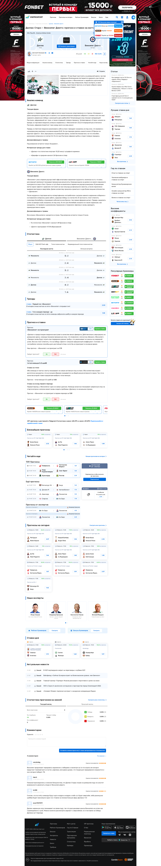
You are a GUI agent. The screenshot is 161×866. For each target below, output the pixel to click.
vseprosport (34, 17)
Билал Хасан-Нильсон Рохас (39, 440)
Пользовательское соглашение (34, 846)
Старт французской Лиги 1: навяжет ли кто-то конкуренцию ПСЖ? (122, 97)
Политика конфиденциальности (34, 842)
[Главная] (26, 23)
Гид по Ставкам (72, 828)
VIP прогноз (95, 474)
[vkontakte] (124, 835)
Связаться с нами (108, 833)
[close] (122, 22)
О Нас (86, 828)
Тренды (68, 62)
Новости (53, 839)
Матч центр (71, 824)
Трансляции (71, 831)
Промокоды (88, 845)
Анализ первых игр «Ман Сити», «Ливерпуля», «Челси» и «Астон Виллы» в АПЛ (122, 88)
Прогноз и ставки (79, 62)
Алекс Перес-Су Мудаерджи (94, 440)
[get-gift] (122, 17)
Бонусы (93, 17)
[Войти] (127, 17)
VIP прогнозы (88, 824)
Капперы (70, 845)
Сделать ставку (100, 329)
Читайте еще (92, 62)
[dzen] (130, 835)
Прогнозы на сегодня (65, 17)
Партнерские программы (72, 837)
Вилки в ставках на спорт (121, 197)
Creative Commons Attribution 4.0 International (65, 853)
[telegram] (119, 835)
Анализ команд (47, 62)
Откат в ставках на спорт (121, 173)
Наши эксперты (104, 62)
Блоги (101, 17)
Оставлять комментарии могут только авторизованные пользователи (82, 750)
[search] (117, 17)
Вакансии (87, 838)
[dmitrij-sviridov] (104, 54)
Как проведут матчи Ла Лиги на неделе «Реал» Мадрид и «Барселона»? (122, 78)
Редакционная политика (89, 833)
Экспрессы (54, 835)
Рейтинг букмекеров (81, 17)
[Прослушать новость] (98, 71)
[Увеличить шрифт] (32, 71)
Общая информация (33, 62)
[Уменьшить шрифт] (35, 71)
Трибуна (53, 847)
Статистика (59, 62)
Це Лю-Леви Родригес (66, 440)
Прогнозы (53, 17)
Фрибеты (87, 842)
